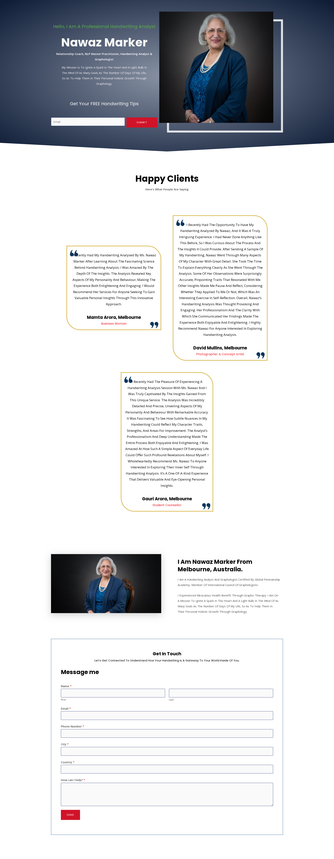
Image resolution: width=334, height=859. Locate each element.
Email (66, 708)
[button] (54, 584)
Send (70, 814)
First (63, 699)
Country (67, 762)
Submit (142, 122)
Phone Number (72, 726)
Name (66, 686)
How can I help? (73, 780)
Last (171, 699)
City (65, 744)
